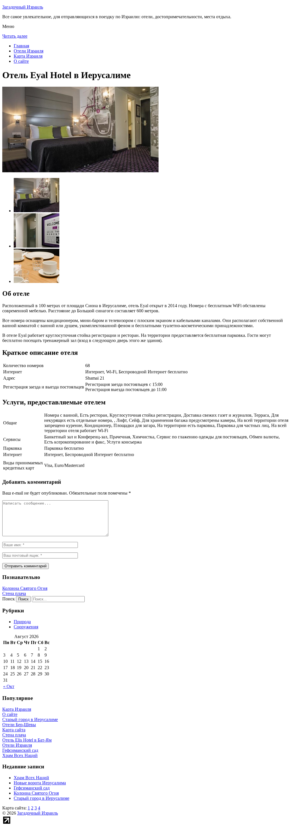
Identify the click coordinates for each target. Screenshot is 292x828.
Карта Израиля (28, 56)
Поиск (8, 598)
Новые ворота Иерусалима (40, 782)
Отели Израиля (28, 50)
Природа (22, 621)
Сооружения (26, 626)
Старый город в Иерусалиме (41, 798)
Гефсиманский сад (32, 788)
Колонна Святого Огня (24, 588)
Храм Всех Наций (31, 777)
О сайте (21, 61)
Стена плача (14, 593)
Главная (21, 45)
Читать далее (14, 36)
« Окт (8, 686)
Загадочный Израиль (22, 7)
